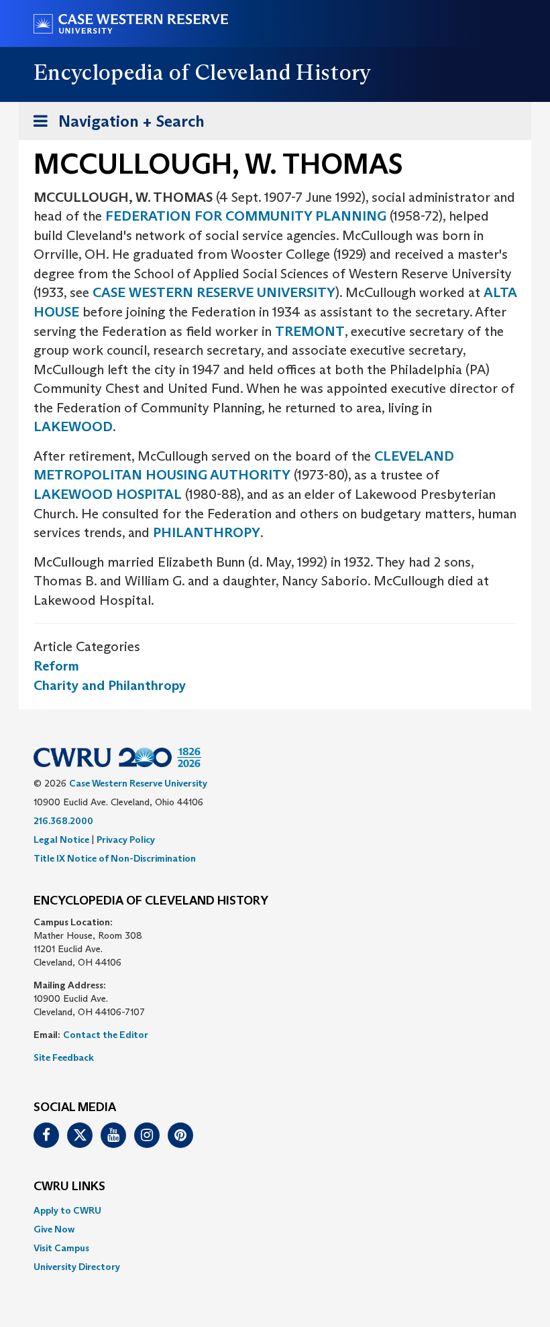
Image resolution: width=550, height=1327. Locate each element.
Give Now (54, 1229)
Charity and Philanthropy (110, 685)
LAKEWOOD (73, 426)
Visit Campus (61, 1248)
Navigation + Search (115, 125)
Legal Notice (61, 839)
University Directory (77, 1267)
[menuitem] (275, 1210)
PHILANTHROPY (206, 532)
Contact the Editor (105, 1035)
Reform (56, 666)
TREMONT (310, 331)
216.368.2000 (63, 821)
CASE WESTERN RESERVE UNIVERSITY (214, 292)
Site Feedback (64, 1057)
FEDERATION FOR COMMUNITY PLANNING (245, 216)
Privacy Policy (126, 839)
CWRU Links (69, 1187)
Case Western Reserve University (138, 783)
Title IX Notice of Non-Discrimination (115, 858)
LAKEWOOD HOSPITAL (108, 494)
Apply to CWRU (67, 1210)
